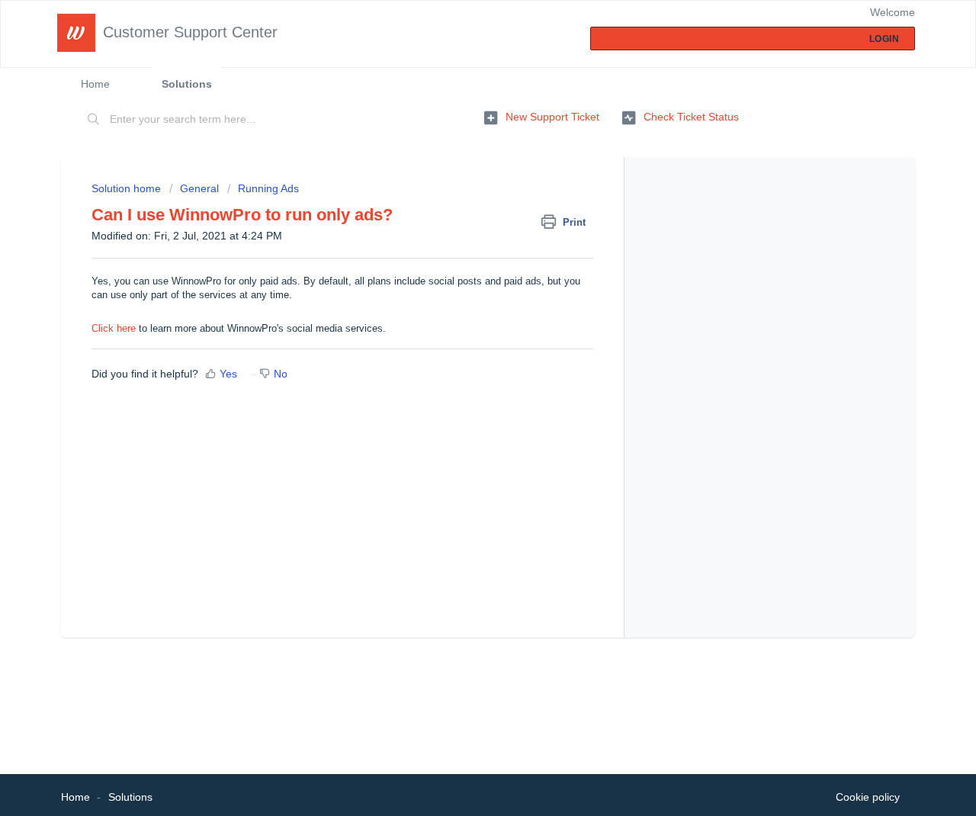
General (201, 188)
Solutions (187, 84)
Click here (114, 328)
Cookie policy (868, 797)
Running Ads (268, 188)
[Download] (460, 206)
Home (95, 84)
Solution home (128, 188)
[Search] (93, 119)
